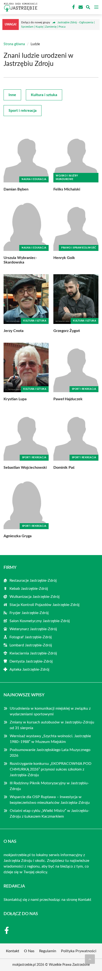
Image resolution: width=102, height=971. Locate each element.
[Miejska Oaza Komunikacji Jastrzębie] (19, 7)
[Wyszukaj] (88, 8)
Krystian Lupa (15, 399)
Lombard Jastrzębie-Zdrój (30, 645)
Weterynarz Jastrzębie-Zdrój (33, 629)
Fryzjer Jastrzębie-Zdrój (29, 613)
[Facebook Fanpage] (73, 7)
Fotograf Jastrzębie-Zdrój (30, 637)
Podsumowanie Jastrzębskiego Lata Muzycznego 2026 (50, 752)
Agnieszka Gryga (18, 536)
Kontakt (84, 900)
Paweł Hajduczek (68, 399)
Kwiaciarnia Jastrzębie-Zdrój (33, 653)
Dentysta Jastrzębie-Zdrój (31, 661)
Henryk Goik (64, 258)
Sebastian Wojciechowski (25, 467)
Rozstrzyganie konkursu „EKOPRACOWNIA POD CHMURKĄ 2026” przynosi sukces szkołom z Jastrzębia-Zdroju (50, 769)
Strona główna (14, 44)
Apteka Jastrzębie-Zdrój (29, 669)
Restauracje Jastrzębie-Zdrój (33, 580)
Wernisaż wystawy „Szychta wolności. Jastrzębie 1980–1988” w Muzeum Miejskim (50, 739)
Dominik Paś (63, 467)
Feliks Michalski (66, 189)
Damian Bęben (16, 189)
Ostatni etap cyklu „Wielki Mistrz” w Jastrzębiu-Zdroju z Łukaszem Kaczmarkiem (49, 813)
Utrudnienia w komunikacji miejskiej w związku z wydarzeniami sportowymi (50, 711)
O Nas (29, 951)
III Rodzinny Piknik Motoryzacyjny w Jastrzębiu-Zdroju (49, 786)
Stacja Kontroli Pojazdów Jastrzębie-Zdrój (44, 605)
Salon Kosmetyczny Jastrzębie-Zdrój (39, 621)
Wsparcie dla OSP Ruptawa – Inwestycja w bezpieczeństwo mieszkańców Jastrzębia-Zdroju (50, 800)
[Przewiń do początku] (90, 959)
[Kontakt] (80, 7)
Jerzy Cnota (13, 331)
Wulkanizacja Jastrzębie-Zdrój (34, 597)
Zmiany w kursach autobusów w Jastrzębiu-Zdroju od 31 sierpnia (52, 725)
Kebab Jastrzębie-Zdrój (28, 588)
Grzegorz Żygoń (66, 331)
